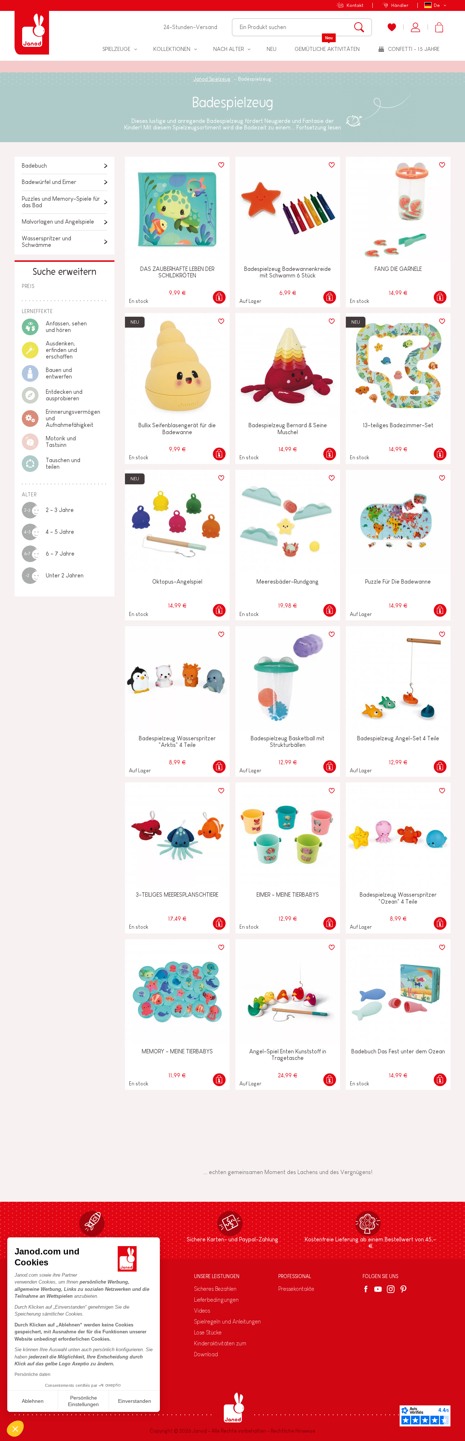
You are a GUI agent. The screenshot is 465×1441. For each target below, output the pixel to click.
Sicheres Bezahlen (215, 1289)
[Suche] (359, 27)
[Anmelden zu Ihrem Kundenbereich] (415, 27)
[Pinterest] (403, 1289)
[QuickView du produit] (219, 297)
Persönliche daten (32, 1374)
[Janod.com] (32, 27)
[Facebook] (367, 1289)
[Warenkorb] (439, 27)
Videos (202, 1311)
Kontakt (355, 5)
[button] (15, 1428)
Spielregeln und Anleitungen (227, 1321)
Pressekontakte (296, 1289)
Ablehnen (33, 1401)
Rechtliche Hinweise (293, 1431)
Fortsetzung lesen (318, 127)
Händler (399, 5)
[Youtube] (378, 1289)
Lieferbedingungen (216, 1300)
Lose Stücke (208, 1332)
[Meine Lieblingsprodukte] (391, 27)
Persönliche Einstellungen (83, 1401)
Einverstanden (134, 1401)
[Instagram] (390, 1289)
